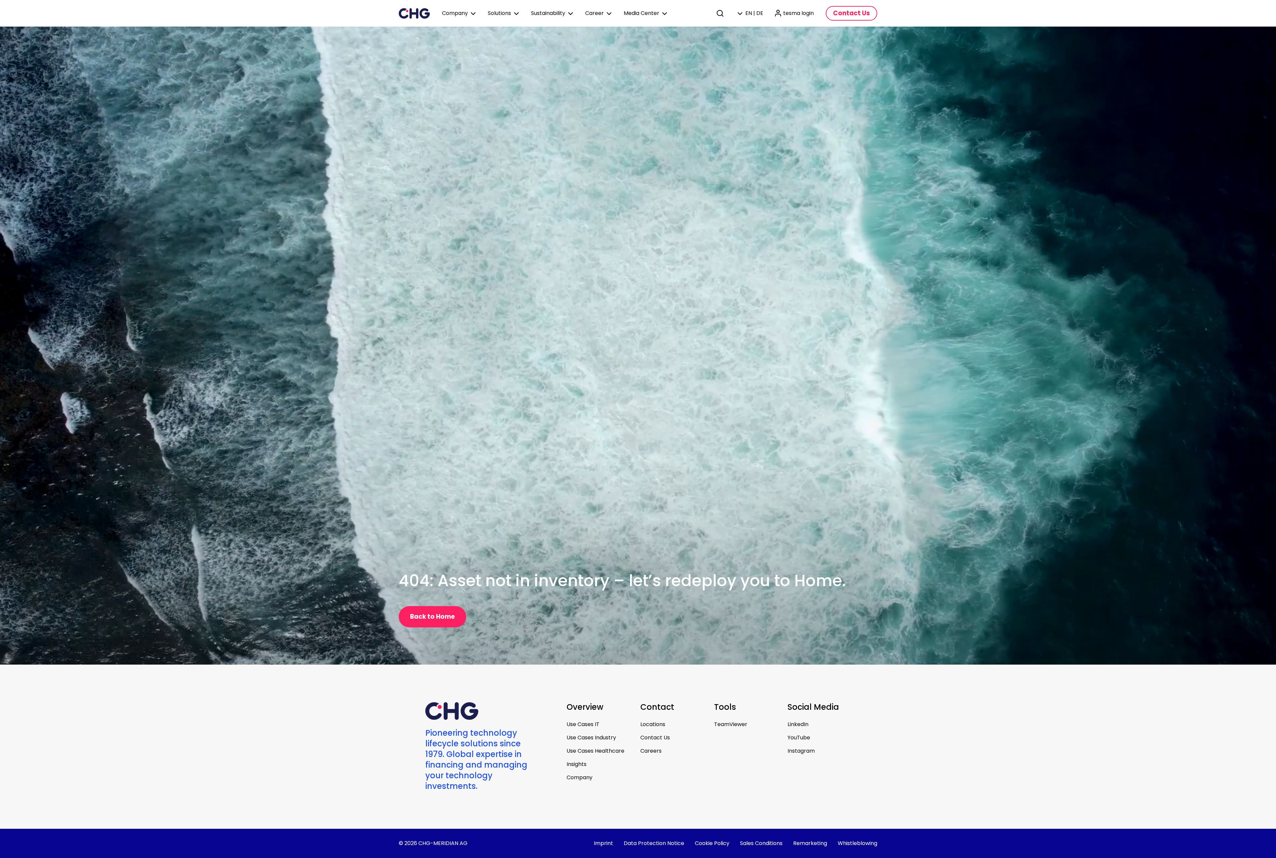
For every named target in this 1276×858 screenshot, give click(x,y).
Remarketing (810, 843)
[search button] (720, 13)
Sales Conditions (761, 843)
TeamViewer (730, 724)
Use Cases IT (583, 724)
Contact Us (655, 737)
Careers (651, 751)
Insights (576, 764)
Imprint (603, 843)
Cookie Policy (712, 843)
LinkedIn (798, 724)
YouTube (799, 737)
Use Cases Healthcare (595, 751)
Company (579, 777)
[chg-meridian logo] (414, 13)
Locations (652, 724)
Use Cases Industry (591, 737)
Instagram (801, 751)
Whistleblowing (857, 843)
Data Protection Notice (654, 843)
